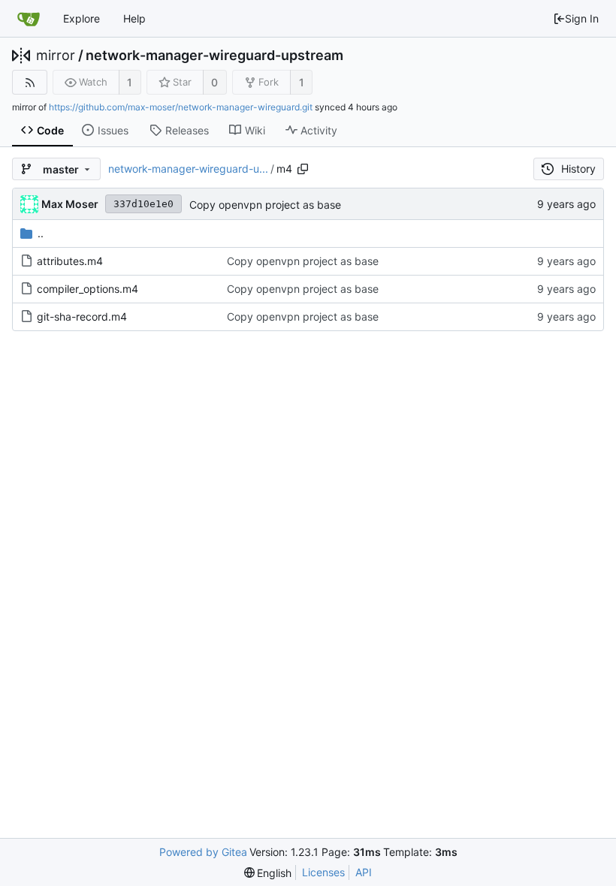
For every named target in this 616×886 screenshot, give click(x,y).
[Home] (29, 18)
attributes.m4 (70, 261)
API (363, 872)
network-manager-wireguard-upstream (214, 55)
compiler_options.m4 (87, 288)
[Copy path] (302, 169)
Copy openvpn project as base (265, 204)
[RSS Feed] (29, 82)
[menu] (268, 872)
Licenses (323, 872)
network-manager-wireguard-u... (188, 168)
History (578, 168)
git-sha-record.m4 (82, 316)
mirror (55, 55)
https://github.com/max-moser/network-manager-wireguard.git (181, 107)
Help (134, 18)
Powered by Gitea (203, 851)
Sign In (582, 18)
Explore (81, 18)
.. (41, 233)
